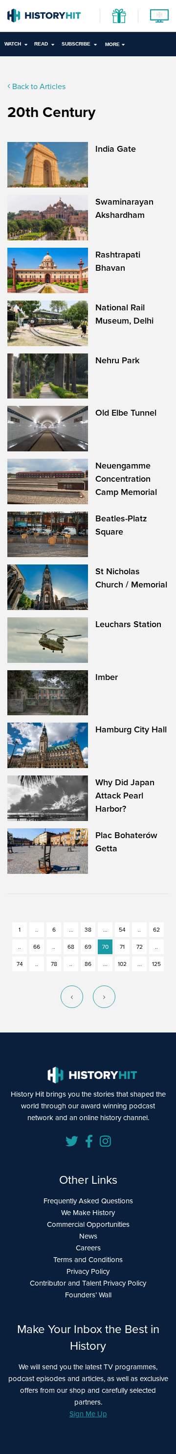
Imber (106, 677)
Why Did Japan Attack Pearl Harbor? (124, 795)
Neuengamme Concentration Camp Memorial (126, 478)
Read (41, 44)
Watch (12, 44)
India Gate (115, 148)
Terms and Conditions (88, 1259)
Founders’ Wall (88, 1295)
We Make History (88, 1212)
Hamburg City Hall (131, 729)
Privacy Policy (88, 1271)
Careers (88, 1248)
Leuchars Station (128, 624)
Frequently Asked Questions (88, 1201)
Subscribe (76, 44)
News (88, 1236)
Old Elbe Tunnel (125, 412)
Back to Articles (38, 86)
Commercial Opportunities (88, 1224)
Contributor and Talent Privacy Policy (88, 1283)
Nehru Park (117, 360)
